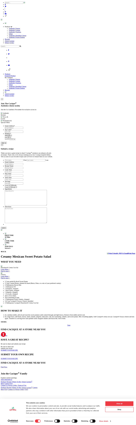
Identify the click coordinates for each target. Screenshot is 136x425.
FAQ (11, 383)
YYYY (7, 139)
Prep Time (8, 174)
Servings (7, 181)
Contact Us (4, 385)
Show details (103, 421)
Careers (6, 383)
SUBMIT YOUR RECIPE (9, 350)
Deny (119, 409)
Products (7, 74)
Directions (8, 206)
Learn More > (5, 269)
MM (6, 135)
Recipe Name (9, 166)
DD (6, 137)
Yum (68, 325)
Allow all (119, 403)
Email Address (10, 126)
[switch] (57, 421)
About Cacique (9, 41)
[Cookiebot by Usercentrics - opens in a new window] (13, 421)
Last (47, 160)
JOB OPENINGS (6, 379)
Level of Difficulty (11, 185)
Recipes (7, 39)
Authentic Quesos (14, 28)
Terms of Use (22, 385)
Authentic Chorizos (15, 32)
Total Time (8, 177)
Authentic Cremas (14, 30)
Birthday (8, 133)
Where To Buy (9, 43)
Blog (2, 383)
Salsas (11, 34)
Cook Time (8, 170)
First (25, 160)
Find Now (4, 367)
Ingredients (8, 189)
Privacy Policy (12, 385)
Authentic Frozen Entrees (17, 37)
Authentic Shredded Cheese (17, 35)
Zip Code (8, 130)
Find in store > (5, 271)
